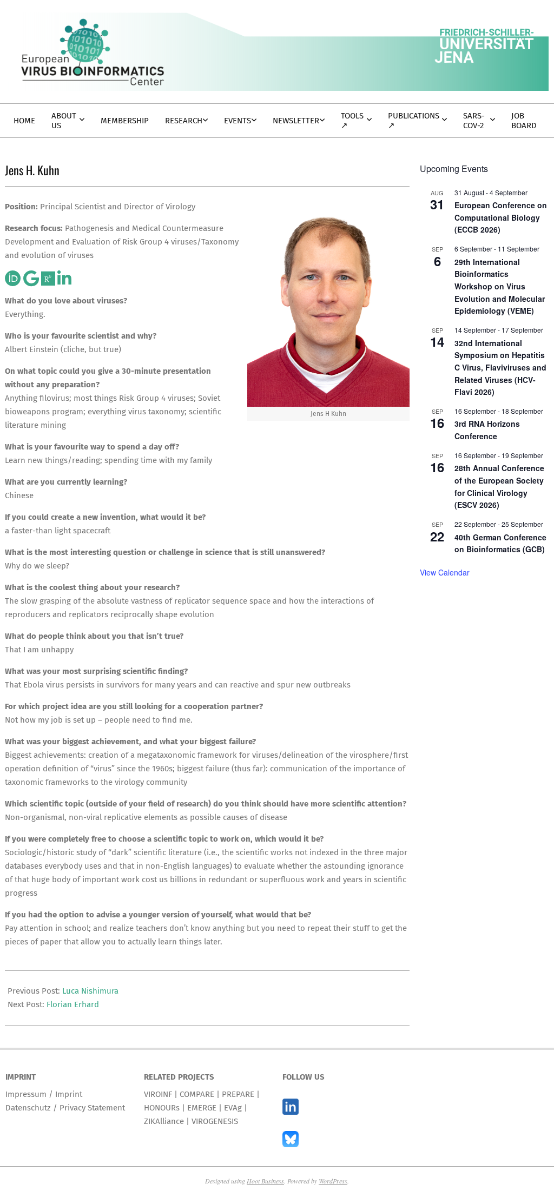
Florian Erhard (73, 1004)
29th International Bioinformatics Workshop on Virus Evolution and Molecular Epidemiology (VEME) (499, 286)
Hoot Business (265, 1180)
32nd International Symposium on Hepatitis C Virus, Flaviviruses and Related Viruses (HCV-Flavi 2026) (500, 368)
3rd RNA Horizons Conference (487, 429)
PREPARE (238, 1094)
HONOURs (162, 1108)
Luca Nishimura (90, 991)
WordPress (333, 1180)
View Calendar (445, 572)
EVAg (233, 1108)
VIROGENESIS (215, 1121)
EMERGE (201, 1108)
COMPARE (197, 1094)
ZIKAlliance (164, 1121)
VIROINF (158, 1094)
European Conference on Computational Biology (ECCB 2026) (500, 217)
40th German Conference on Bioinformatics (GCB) (500, 543)
